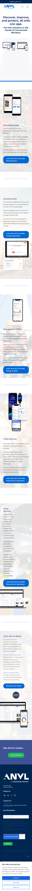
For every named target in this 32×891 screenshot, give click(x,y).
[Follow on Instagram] (14, 795)
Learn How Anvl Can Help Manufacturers (15, 160)
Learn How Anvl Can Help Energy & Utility (15, 370)
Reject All (16, 887)
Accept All (16, 878)
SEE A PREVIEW (16, 755)
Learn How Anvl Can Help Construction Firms (15, 235)
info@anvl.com (7, 803)
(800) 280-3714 (16, 1)
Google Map (6, 806)
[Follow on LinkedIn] (8, 795)
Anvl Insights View (12, 673)
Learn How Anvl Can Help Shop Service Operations (15, 583)
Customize (16, 882)
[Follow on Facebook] (11, 795)
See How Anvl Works (14, 686)
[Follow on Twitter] (4, 795)
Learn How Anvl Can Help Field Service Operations (15, 479)
